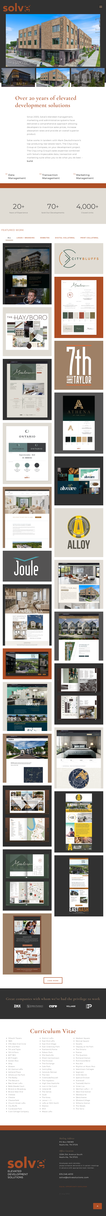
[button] (100, 6)
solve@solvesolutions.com (74, 1177)
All (9, 238)
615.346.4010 (66, 1174)
